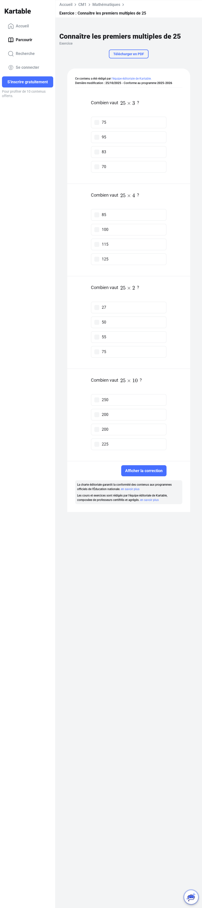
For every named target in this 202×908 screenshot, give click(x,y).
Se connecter (27, 67)
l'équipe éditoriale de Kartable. (132, 78)
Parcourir (24, 39)
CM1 (82, 4)
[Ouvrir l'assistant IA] (191, 897)
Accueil (22, 26)
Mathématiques (106, 4)
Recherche (25, 53)
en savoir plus (130, 489)
